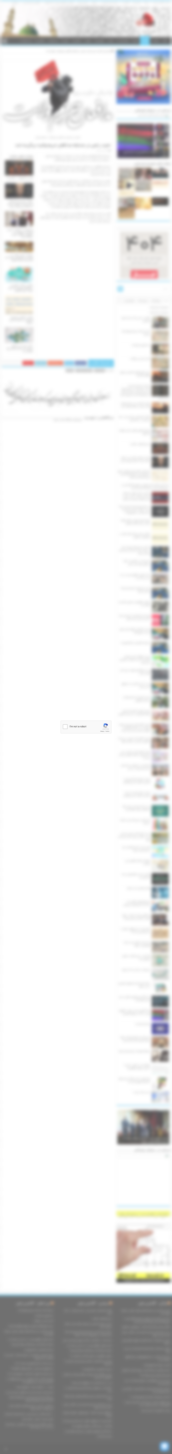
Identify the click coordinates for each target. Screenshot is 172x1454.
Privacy (102, 731)
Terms (107, 731)
